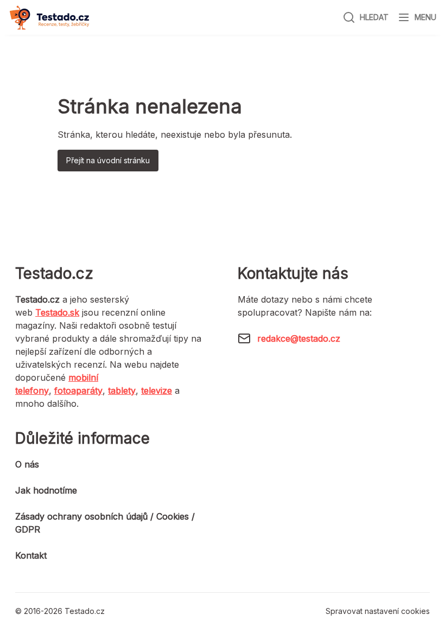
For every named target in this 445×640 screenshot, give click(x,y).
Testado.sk (57, 312)
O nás (27, 464)
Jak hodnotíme (46, 490)
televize (156, 390)
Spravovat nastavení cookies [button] (378, 611)
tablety (122, 390)
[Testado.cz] (49, 17)
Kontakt (31, 555)
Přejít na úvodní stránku (108, 160)
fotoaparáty (78, 390)
